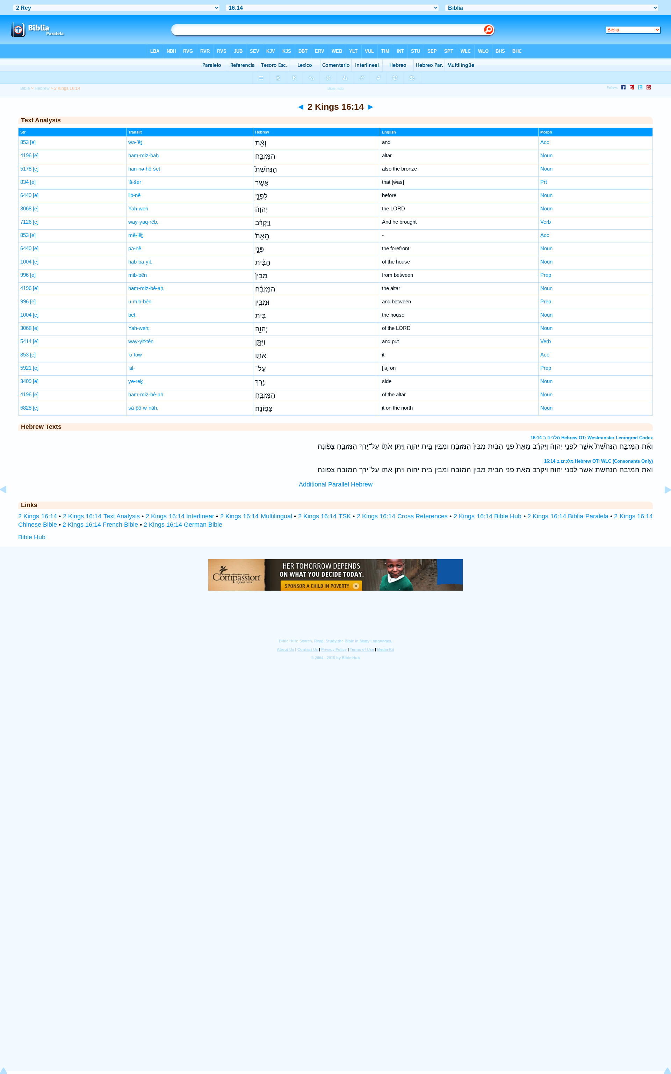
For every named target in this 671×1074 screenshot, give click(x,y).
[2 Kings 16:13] (8, 505)
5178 (25, 169)
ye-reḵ (135, 381)
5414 (25, 341)
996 (24, 275)
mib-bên (137, 275)
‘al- (131, 368)
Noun (546, 155)
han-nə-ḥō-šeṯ (144, 169)
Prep (545, 275)
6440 (25, 195)
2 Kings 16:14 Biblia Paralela (567, 516)
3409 (25, 381)
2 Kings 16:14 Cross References (402, 516)
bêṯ (131, 315)
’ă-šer (134, 182)
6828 (25, 408)
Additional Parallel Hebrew (336, 484)
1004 (25, 262)
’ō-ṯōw (135, 355)
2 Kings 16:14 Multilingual (256, 516)
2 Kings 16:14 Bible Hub (488, 516)
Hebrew (42, 88)
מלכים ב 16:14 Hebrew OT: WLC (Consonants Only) (598, 461)
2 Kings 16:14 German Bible (183, 524)
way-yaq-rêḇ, (143, 222)
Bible (25, 88)
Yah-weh (138, 208)
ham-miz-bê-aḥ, (146, 288)
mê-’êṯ (135, 235)
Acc (544, 142)
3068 (25, 208)
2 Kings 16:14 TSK (324, 516)
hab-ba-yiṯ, (140, 262)
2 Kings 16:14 (37, 516)
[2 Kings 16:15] (662, 505)
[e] (33, 142)
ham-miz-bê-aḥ (145, 394)
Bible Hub (31, 537)
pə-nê (134, 248)
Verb (545, 222)
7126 (25, 222)
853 (24, 142)
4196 (25, 155)
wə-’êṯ (135, 142)
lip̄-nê (134, 195)
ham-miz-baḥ (143, 155)
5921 (25, 368)
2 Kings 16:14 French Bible (100, 524)
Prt (543, 182)
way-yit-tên (140, 341)
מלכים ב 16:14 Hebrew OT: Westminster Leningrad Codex (592, 437)
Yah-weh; (139, 328)
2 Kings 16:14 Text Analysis (101, 516)
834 (24, 182)
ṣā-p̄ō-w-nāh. (143, 408)
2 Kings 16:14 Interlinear (180, 516)
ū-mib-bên (139, 301)
